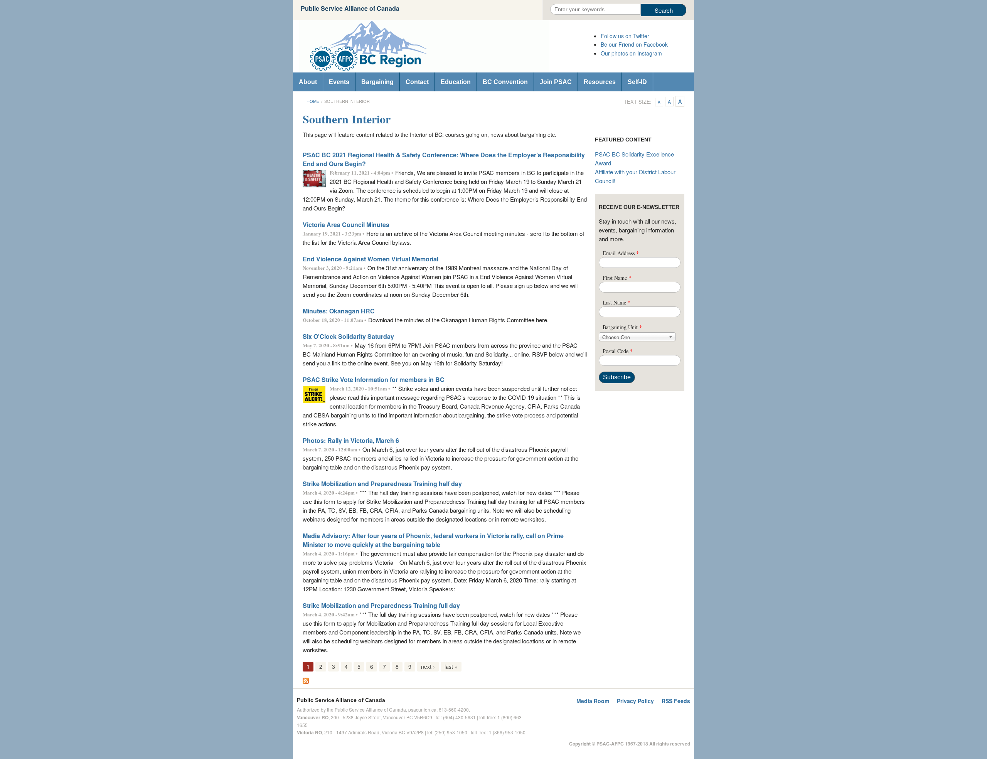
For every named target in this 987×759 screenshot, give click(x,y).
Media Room (592, 701)
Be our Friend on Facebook (634, 44)
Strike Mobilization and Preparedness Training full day (381, 605)
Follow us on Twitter (625, 36)
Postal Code (618, 351)
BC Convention (505, 82)
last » (451, 666)
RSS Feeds (676, 701)
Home (313, 101)
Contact (417, 82)
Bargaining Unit (622, 327)
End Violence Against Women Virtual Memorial (370, 258)
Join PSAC (556, 82)
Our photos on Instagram (631, 53)
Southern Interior (347, 101)
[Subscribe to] (306, 680)
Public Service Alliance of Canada (350, 8)
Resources (600, 82)
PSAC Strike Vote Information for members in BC (374, 379)
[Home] (443, 46)
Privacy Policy (635, 701)
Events (339, 82)
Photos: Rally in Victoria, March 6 (351, 440)
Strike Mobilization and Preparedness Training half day (382, 483)
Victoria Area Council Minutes (346, 224)
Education (456, 82)
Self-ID (637, 82)
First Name (617, 277)
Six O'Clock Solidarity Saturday (348, 336)
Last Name (616, 302)
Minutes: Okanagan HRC (339, 310)
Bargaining (377, 82)
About (308, 82)
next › (428, 666)
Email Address (621, 253)
